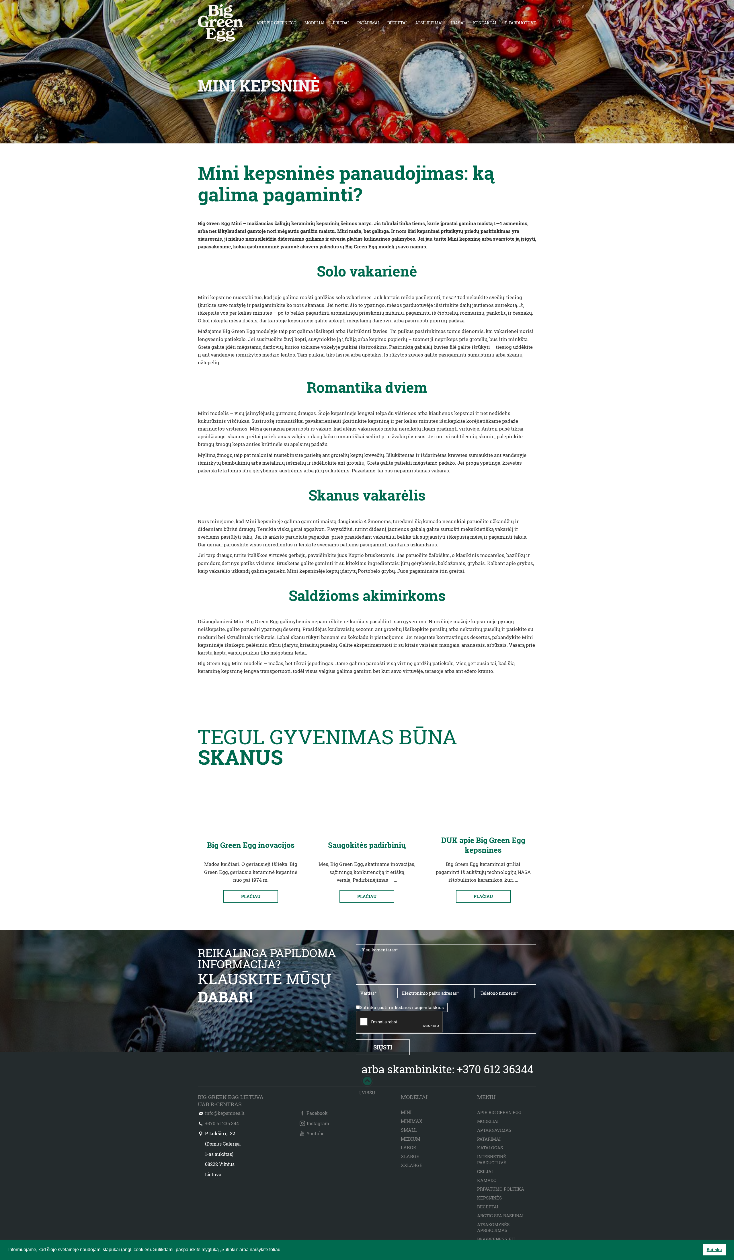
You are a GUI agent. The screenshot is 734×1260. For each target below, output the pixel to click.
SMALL (409, 1130)
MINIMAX (411, 1121)
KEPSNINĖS (489, 1198)
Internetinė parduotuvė (491, 1159)
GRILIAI (485, 1171)
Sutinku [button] (714, 1249)
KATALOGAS (490, 1147)
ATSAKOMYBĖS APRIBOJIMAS (493, 1227)
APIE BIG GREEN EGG (276, 23)
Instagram (318, 1123)
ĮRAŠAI (458, 23)
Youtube (316, 1133)
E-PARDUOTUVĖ (520, 23)
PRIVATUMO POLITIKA (500, 1189)
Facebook (317, 1113)
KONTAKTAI (484, 23)
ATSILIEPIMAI (429, 23)
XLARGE (410, 1156)
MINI (406, 1112)
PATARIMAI (368, 23)
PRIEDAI (341, 23)
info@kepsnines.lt (225, 1113)
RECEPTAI (397, 23)
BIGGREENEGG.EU (496, 1239)
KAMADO (487, 1180)
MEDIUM (410, 1139)
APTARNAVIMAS (494, 1130)
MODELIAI (314, 23)
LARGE (408, 1147)
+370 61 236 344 (222, 1123)
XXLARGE (411, 1165)
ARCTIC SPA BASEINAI (500, 1215)
